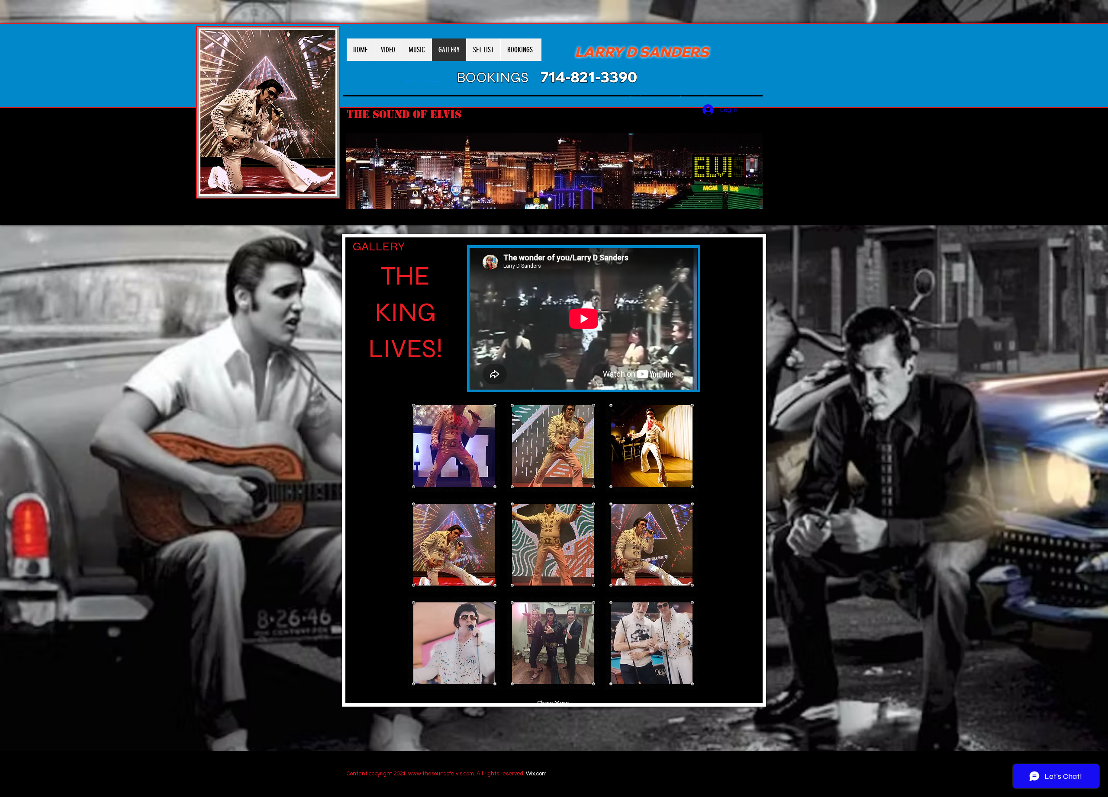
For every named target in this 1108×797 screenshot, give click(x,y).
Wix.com (536, 774)
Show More (553, 703)
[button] (454, 446)
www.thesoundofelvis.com (441, 774)
